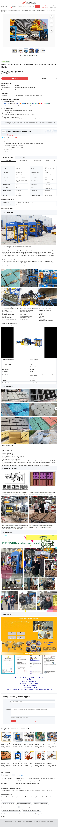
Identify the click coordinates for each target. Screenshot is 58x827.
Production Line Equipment (49, 781)
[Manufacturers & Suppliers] (29, 2)
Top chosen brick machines (7, 778)
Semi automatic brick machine (8, 781)
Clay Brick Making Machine (8, 796)
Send (13, 721)
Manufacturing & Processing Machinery (12, 10)
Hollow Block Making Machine (35, 778)
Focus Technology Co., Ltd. (20, 821)
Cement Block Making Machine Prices (29, 807)
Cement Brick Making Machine (43, 796)
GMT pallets (4, 783)
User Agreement (37, 821)
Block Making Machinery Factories (10, 807)
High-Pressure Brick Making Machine (25, 796)
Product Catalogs (21, 775)
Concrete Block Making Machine (41, 803)
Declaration (43, 821)
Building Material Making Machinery (29, 10)
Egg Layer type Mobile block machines (36, 781)
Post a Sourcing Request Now (42, 721)
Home (2, 10)
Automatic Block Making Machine (50, 778)
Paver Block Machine (19, 778)
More (2, 816)
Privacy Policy (50, 821)
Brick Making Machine (41, 10)
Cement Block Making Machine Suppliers (11, 810)
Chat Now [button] (44, 78)
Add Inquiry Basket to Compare (29, 55)
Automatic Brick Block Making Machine (31, 810)
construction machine (34, 783)
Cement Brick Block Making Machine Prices (28, 813)
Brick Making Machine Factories (24, 803)
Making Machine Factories (8, 803)
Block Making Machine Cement (9, 813)
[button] (52, 160)
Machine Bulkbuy (44, 813)
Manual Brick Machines (20, 781)
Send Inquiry (15, 78)
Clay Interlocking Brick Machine (22, 783)
